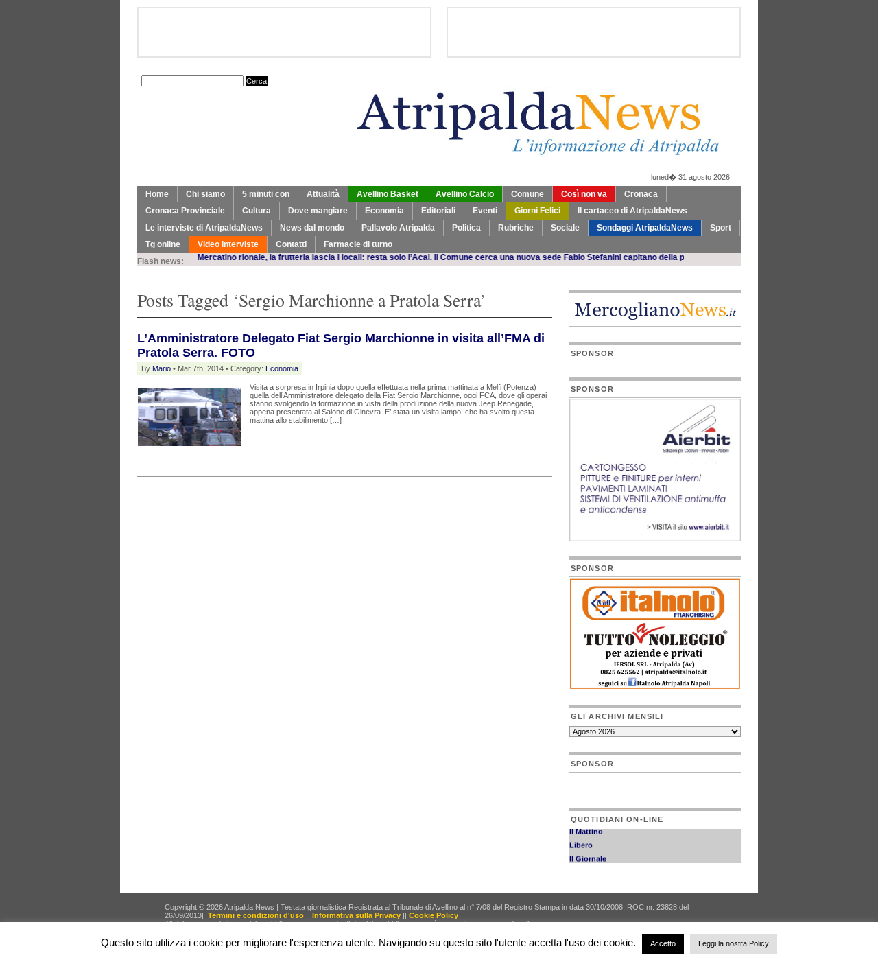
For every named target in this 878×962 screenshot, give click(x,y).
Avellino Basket (387, 194)
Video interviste (228, 244)
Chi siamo (205, 194)
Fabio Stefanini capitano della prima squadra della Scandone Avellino (680, 257)
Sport (720, 228)
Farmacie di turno (358, 244)
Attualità (323, 194)
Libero (581, 840)
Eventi (485, 210)
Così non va (584, 194)
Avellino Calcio (465, 194)
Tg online (162, 244)
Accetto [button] (663, 943)
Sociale (565, 228)
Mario (161, 368)
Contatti (291, 244)
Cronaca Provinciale (185, 210)
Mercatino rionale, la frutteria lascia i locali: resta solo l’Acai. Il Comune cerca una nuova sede (362, 257)
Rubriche (516, 228)
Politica (466, 228)
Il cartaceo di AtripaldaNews (632, 210)
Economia (384, 210)
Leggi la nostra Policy (733, 943)
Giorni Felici (537, 210)
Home (157, 194)
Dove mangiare (318, 210)
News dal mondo (312, 228)
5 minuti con (265, 194)
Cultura (256, 210)
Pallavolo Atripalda (398, 228)
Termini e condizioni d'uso (256, 915)
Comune (527, 194)
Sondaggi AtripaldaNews (645, 228)
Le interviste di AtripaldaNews (204, 228)
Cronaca (641, 194)
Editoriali (438, 210)
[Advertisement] (297, 511)
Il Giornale (587, 854)
